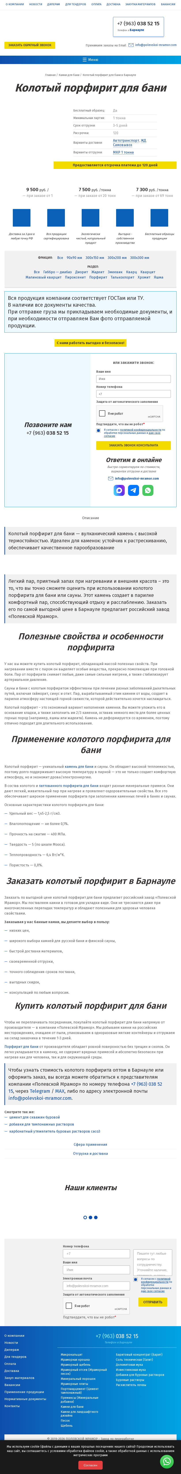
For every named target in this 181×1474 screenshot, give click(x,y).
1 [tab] (85, 1217)
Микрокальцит (72, 1355)
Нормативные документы (25, 1399)
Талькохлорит (122, 277)
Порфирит (98, 277)
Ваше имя (103, 372)
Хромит (144, 277)
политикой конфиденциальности (140, 429)
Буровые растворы (130, 1380)
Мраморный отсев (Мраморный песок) (84, 1372)
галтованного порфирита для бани (68, 786)
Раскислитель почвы (131, 1385)
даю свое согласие (153, 1291)
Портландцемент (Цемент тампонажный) (80, 1391)
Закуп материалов (19, 1378)
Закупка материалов (140, 4)
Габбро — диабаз (57, 272)
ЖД (143, 140)
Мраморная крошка (75, 1360)
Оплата (96, 4)
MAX (59, 1091)
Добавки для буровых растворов (140, 1375)
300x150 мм (95, 258)
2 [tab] (90, 1217)
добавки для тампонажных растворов (41, 1124)
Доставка (113, 4)
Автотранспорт (126, 140)
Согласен (90, 1465)
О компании (15, 4)
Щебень (67, 1426)
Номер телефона (109, 387)
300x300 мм (139, 258)
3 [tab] (96, 1217)
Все (60, 258)
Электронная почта (77, 1278)
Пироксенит (75, 277)
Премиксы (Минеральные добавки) (79, 1400)
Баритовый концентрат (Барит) (139, 1355)
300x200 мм (117, 258)
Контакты (12, 1406)
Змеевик (115, 272)
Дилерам (53, 4)
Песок (65, 1421)
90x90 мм (74, 258)
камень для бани (79, 766)
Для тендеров (75, 4)
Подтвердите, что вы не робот (120, 424)
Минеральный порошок (78, 1379)
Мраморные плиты (74, 1384)
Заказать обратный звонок (29, 45)
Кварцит (147, 272)
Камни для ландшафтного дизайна (79, 1414)
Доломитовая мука (129, 1365)
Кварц (131, 272)
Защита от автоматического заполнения (127, 402)
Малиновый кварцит (43, 277)
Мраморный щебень (75, 1365)
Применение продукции (24, 1392)
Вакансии (168, 4)
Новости (35, 4)
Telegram (40, 1091)
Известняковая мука (131, 1370)
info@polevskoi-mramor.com (156, 45)
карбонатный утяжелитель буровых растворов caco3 (54, 1131)
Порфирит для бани (21, 1047)
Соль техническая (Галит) (134, 1360)
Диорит (81, 272)
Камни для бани (72, 1407)
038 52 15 (138, 23)
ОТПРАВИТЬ (152, 1302)
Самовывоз (122, 145)
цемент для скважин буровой (34, 1117)
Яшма (158, 277)
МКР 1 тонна (123, 152)
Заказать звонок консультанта (133, 445)
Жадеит (97, 272)
